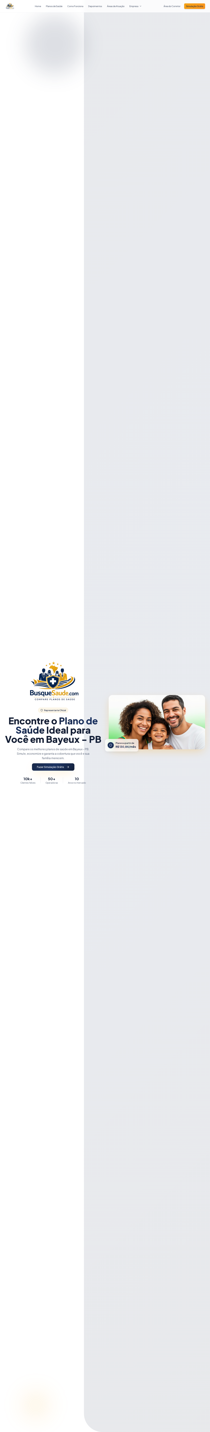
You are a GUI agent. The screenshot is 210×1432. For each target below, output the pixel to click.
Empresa (133, 6)
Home (38, 6)
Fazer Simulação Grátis (50, 767)
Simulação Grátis (194, 6)
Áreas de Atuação (116, 6)
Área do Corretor (172, 6)
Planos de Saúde (54, 6)
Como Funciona (75, 6)
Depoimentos (95, 6)
